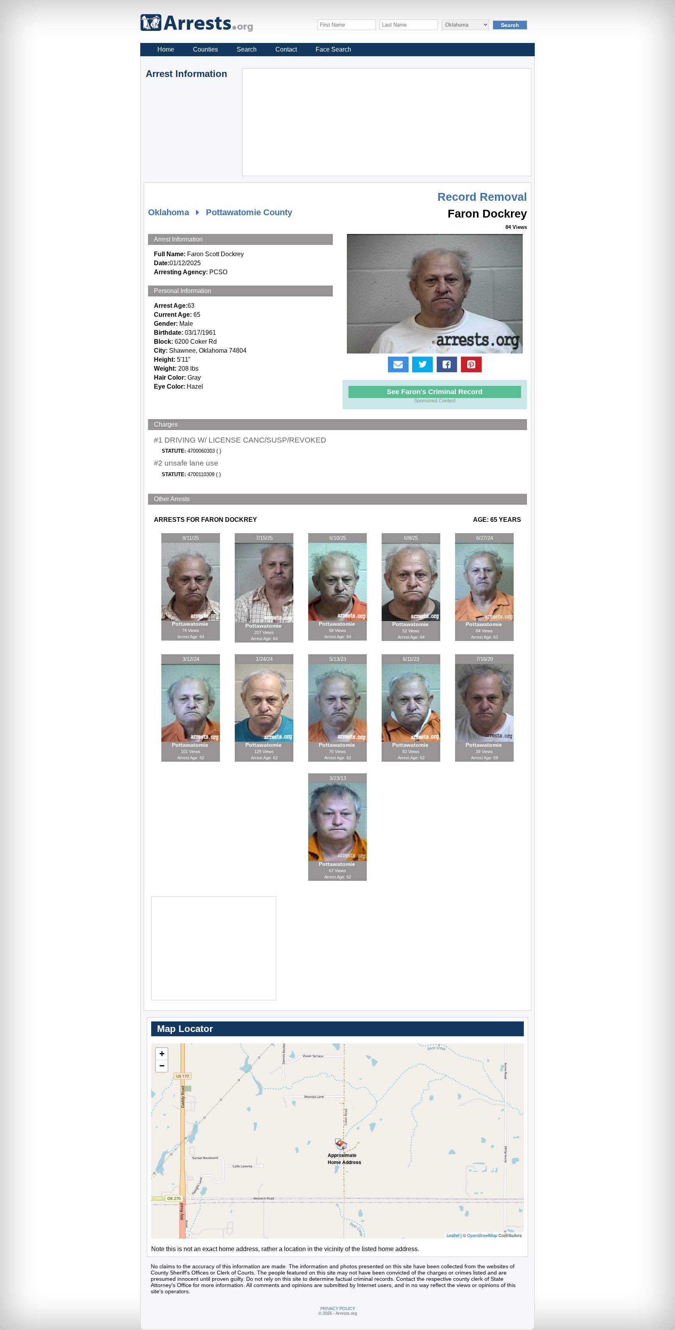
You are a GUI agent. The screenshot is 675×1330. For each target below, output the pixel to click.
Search (247, 49)
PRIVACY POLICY (337, 1308)
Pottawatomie (191, 624)
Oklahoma (168, 212)
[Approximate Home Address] (338, 1141)
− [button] (161, 1066)
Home (165, 49)
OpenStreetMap (482, 1235)
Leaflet (452, 1235)
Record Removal (482, 197)
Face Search (333, 49)
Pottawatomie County (249, 212)
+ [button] (161, 1054)
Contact (286, 49)
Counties (205, 49)
